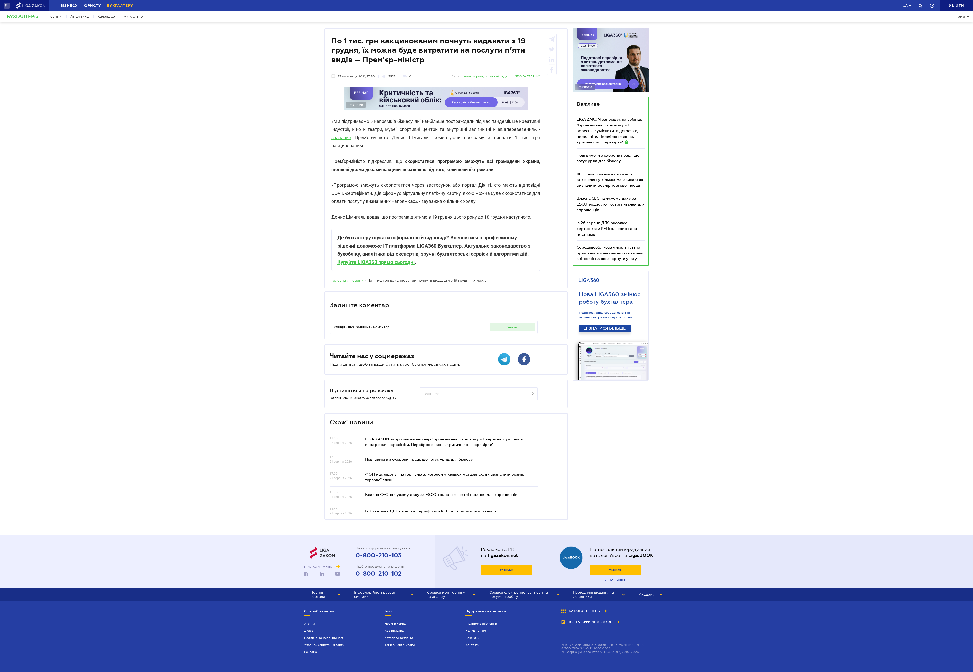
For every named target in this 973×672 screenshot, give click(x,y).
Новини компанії (397, 623)
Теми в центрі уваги (400, 645)
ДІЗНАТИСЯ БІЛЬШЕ (605, 328)
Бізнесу (69, 6)
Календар (106, 16)
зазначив (341, 137)
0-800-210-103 (378, 555)
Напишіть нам (475, 630)
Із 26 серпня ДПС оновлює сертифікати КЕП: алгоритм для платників (431, 511)
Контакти (472, 645)
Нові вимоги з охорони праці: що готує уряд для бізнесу (419, 459)
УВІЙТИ (512, 327)
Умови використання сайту (324, 645)
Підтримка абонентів (481, 623)
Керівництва (394, 630)
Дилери (309, 630)
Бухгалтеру (120, 6)
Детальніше (615, 580)
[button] (7, 6)
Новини (55, 16)
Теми (960, 16)
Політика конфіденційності (324, 638)
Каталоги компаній (399, 638)
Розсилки (472, 638)
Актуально (133, 16)
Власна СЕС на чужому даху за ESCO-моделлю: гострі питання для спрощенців (441, 494)
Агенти (309, 623)
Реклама (310, 652)
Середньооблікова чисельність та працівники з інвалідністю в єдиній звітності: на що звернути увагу (610, 253)
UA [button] (905, 6)
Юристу (92, 6)
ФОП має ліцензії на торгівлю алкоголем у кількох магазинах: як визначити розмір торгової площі (610, 180)
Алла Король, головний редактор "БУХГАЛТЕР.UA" (502, 76)
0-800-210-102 (378, 574)
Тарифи (506, 570)
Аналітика (79, 16)
